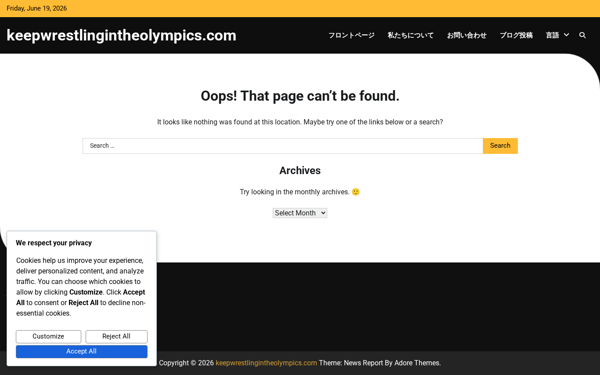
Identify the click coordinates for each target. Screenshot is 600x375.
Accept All (81, 351)
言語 (552, 35)
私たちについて (411, 35)
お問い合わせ (467, 35)
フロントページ (352, 35)
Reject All (116, 336)
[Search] (582, 35)
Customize (48, 336)
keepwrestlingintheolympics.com (121, 35)
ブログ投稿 (516, 35)
